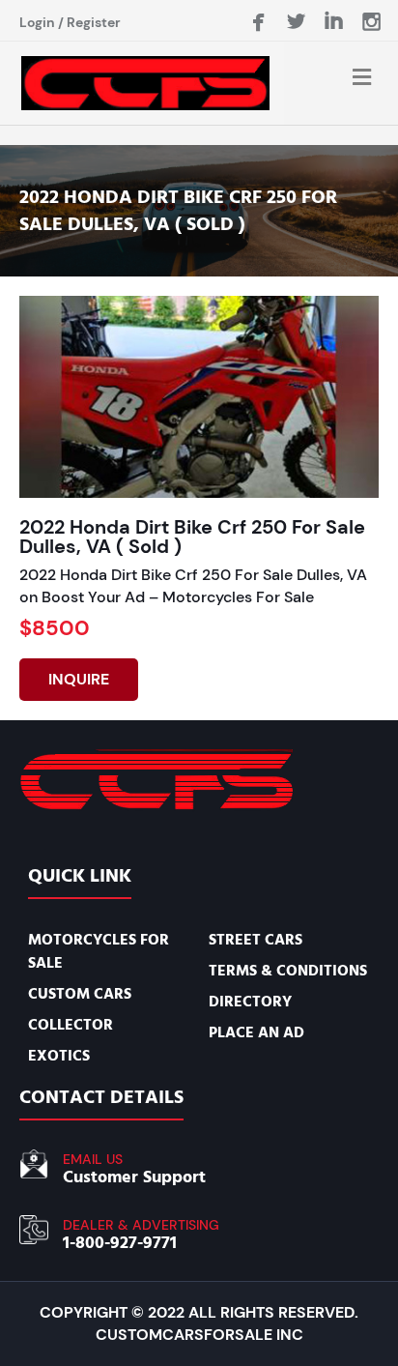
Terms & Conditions (288, 970)
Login (37, 22)
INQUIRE (78, 679)
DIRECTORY (250, 1001)
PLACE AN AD (256, 1032)
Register (94, 22)
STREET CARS (255, 939)
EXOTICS (59, 1055)
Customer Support (134, 1177)
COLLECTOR (70, 1024)
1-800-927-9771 (120, 1243)
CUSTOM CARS (79, 993)
